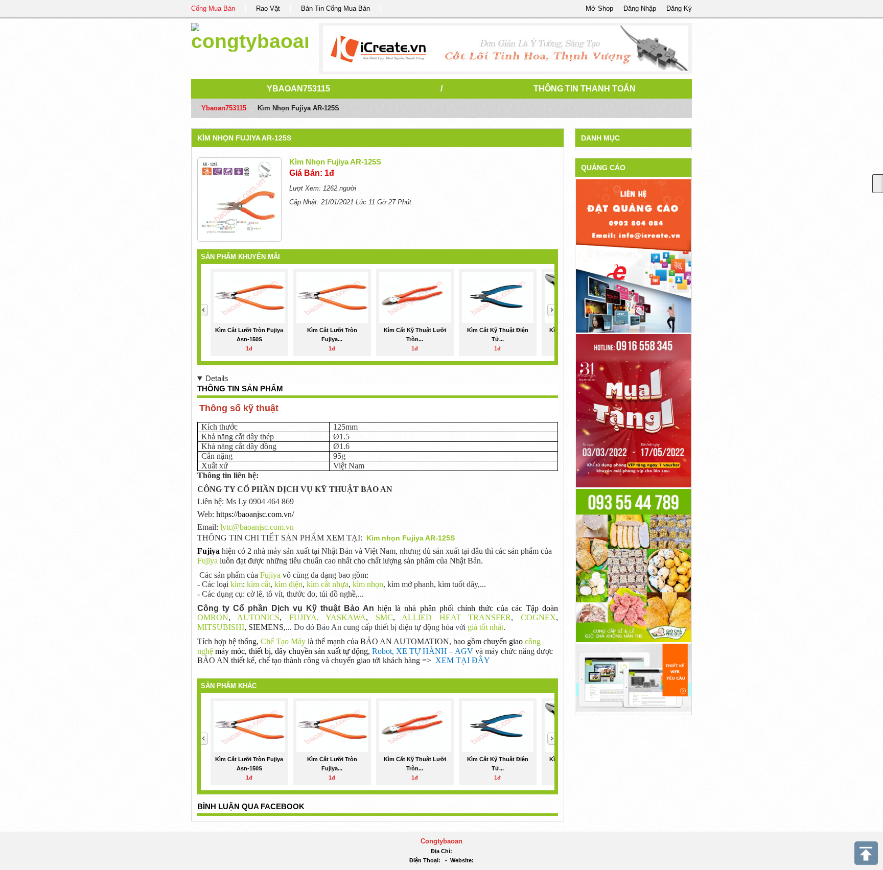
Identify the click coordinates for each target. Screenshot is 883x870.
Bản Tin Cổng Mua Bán (335, 8)
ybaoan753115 (298, 88)
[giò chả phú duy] (633, 565)
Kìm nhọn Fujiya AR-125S (244, 138)
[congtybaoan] (249, 35)
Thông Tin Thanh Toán (584, 88)
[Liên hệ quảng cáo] (633, 255)
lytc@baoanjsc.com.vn (257, 527)
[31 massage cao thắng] (633, 410)
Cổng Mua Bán (213, 8)
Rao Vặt (268, 8)
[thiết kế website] (505, 49)
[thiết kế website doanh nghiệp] (633, 677)
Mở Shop (599, 8)
